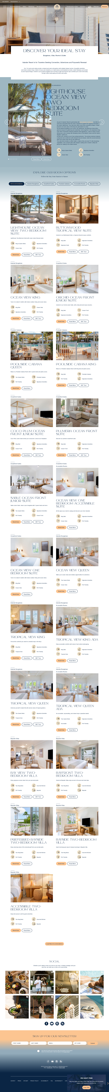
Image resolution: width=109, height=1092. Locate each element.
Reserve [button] (105, 6)
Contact (13, 1080)
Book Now (46, 159)
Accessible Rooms (79, 183)
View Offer (86, 1087)
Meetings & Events (42, 6)
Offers (24, 6)
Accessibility (44, 1080)
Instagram (57, 1024)
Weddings (31, 6)
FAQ (52, 1080)
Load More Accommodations (54, 944)
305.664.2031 (49, 1067)
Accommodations (15, 6)
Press (19, 1080)
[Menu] (4, 7)
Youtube (52, 1024)
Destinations (14, 1)
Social (54, 961)
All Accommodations (17, 183)
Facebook (46, 1024)
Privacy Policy (66, 1051)
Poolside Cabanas (64, 183)
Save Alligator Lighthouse (86, 122)
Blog (62, 1024)
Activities (82, 6)
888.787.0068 (62, 1067)
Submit (93, 1043)
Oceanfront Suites (49, 183)
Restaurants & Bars (72, 6)
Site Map (25, 1080)
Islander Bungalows (33, 183)
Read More (36, 159)
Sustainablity (59, 1080)
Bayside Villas (94, 183)
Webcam (96, 6)
